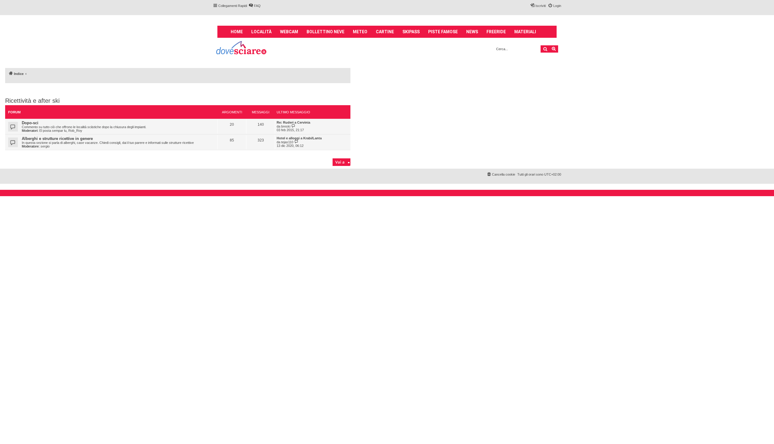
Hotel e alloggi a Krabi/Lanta (299, 138)
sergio (45, 146)
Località (261, 31)
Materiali (525, 31)
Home (237, 31)
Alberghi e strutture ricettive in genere (57, 138)
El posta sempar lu (53, 130)
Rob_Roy (75, 130)
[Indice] (242, 48)
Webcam (289, 31)
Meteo (360, 31)
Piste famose (443, 31)
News (472, 31)
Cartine (385, 31)
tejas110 (287, 142)
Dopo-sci (30, 123)
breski (285, 126)
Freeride (496, 31)
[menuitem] (255, 5)
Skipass (411, 31)
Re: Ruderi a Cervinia (293, 122)
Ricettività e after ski (32, 100)
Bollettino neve (325, 31)
